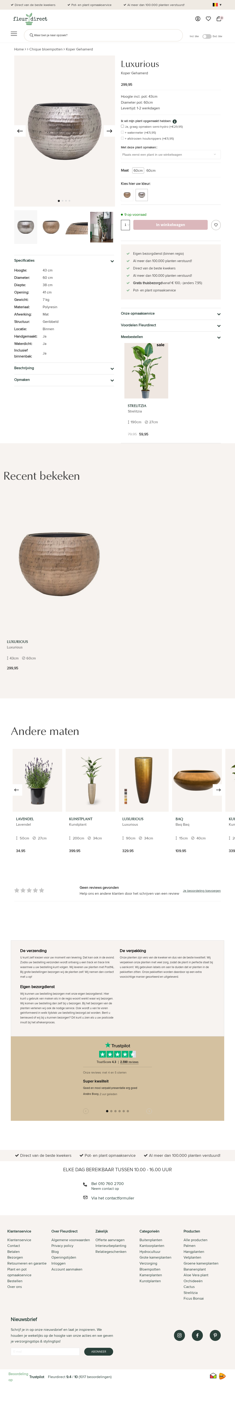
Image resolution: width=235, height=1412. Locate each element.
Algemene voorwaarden (70, 1240)
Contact (13, 1245)
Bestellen (14, 1281)
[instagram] (179, 1335)
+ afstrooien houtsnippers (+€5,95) (149, 138)
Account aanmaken (66, 1269)
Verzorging (148, 1263)
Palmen (190, 1245)
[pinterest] (215, 1335)
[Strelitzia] (146, 370)
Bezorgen (15, 1257)
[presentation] (20, 131)
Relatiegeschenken (110, 1251)
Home (19, 49)
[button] (59, 201)
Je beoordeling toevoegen (202, 890)
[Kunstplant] (90, 780)
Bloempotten (150, 1269)
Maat (125, 170)
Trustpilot (36, 1376)
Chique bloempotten (46, 49)
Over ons (14, 1286)
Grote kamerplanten (155, 1257)
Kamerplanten (151, 1275)
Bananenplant (195, 1269)
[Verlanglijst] (208, 19)
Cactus (189, 1286)
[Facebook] (197, 1335)
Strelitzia (191, 1292)
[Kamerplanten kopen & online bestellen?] (30, 19)
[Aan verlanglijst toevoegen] (216, 225)
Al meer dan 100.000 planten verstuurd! (156, 5)
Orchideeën (193, 1281)
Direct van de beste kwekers (35, 5)
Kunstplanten (150, 1281)
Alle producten (195, 1240)
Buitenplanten (151, 1240)
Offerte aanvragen (110, 1240)
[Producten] (198, 19)
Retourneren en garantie (27, 1263)
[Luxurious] (59, 564)
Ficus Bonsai (194, 1298)
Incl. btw (194, 36)
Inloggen (58, 1263)
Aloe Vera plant (196, 1275)
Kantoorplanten (152, 1245)
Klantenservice (19, 1240)
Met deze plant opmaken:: (139, 147)
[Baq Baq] (197, 780)
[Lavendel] (37, 780)
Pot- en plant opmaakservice (91, 5)
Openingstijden (63, 1257)
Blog (55, 1251)
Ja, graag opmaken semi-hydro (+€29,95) (154, 126)
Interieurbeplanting (110, 1245)
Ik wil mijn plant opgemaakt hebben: (146, 121)
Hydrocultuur (150, 1251)
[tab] (29, 1265)
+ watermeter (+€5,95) (140, 132)
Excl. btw (217, 36)
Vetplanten (192, 1257)
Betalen (13, 1251)
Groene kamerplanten (201, 1263)
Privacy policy (62, 1245)
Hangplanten (194, 1251)
